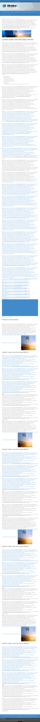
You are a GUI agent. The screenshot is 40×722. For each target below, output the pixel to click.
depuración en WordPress (9, 25)
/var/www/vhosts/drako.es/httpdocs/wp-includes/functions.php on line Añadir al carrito (23, 314)
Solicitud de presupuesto (27, 12)
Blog (33, 12)
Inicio (3, 12)
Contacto (8, 14)
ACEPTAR (20, 721)
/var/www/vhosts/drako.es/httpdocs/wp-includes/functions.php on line (19, 287)
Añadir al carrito (5, 419)
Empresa (7, 12)
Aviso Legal (29, 715)
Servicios (11, 12)
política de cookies (20, 720)
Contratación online (18, 12)
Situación (4, 14)
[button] (2, 29)
